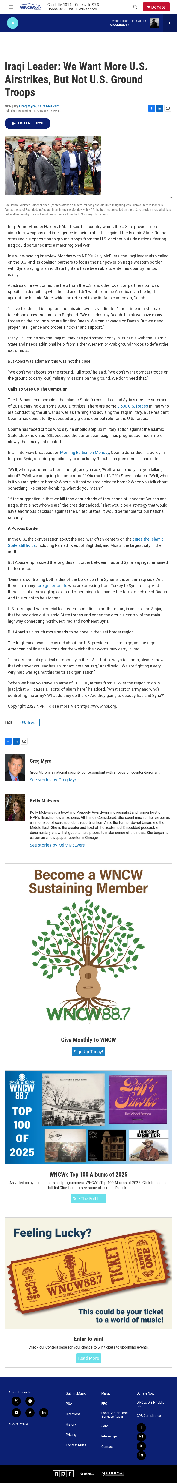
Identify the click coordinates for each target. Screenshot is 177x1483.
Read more (88, 1358)
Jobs (105, 1426)
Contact (107, 1447)
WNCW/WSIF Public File (150, 1404)
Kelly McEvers (49, 106)
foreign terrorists (51, 585)
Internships (109, 1436)
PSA (69, 1404)
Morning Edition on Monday (84, 452)
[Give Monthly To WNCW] (88, 947)
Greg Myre (27, 106)
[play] (12, 23)
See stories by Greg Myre (54, 779)
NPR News (27, 722)
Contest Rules (76, 1445)
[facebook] (141, 1427)
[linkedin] (141, 1455)
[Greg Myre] (15, 767)
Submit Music (76, 1393)
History (71, 1424)
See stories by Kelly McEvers (57, 845)
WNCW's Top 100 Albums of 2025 (88, 1174)
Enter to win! (88, 1338)
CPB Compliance (149, 1415)
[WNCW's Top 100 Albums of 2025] (88, 1117)
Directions (73, 1414)
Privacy (71, 1435)
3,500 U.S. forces (132, 406)
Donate (158, 7)
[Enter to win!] (88, 1273)
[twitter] (141, 1446)
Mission (106, 1393)
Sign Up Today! (88, 1051)
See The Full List (88, 1198)
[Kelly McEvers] (15, 807)
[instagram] (141, 1437)
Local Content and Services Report (114, 1414)
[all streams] (170, 23)
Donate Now (145, 1393)
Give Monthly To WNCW (88, 1039)
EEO (104, 1404)
